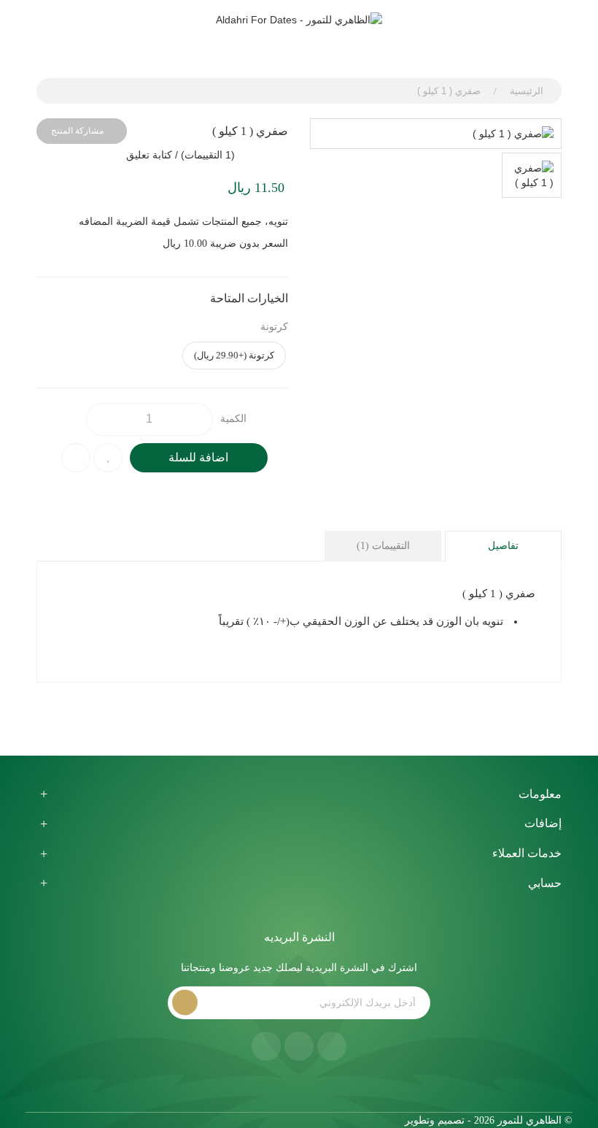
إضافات (543, 823)
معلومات (540, 794)
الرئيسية (526, 90)
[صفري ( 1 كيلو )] (436, 133)
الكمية (233, 418)
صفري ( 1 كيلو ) (449, 90)
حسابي (545, 883)
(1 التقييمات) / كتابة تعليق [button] (180, 155)
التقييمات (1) (383, 545)
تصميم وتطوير (433, 1120)
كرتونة (274, 326)
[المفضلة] (271, 44)
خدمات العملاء (527, 853)
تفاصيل (503, 545)
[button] (242, 44)
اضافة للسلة (198, 457)
